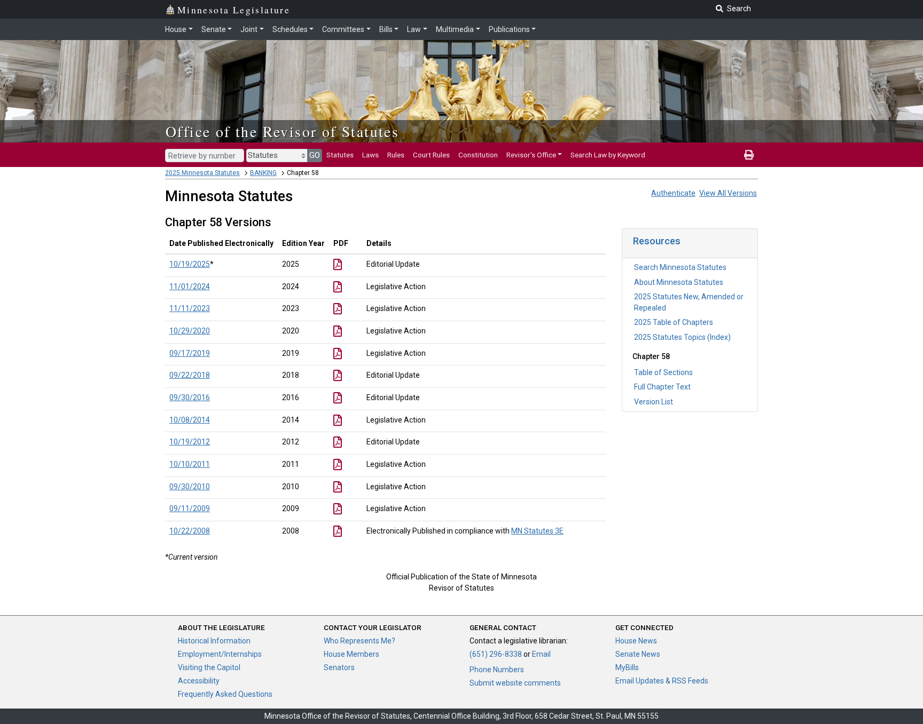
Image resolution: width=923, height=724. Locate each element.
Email (541, 654)
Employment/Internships (220, 654)
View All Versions (728, 193)
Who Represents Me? (359, 641)
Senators (339, 667)
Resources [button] (656, 240)
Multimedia (455, 29)
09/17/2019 (189, 353)
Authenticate (673, 193)
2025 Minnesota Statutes (202, 173)
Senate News (637, 654)
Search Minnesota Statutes (680, 267)
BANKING (263, 173)
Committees (343, 29)
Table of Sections (663, 372)
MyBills (627, 667)
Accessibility (199, 681)
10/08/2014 (189, 420)
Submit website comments (515, 683)
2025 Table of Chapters (673, 322)
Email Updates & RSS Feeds (661, 681)
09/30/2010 (189, 486)
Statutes (340, 154)
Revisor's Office (531, 154)
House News (636, 641)
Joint (248, 29)
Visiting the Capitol (209, 667)
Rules (395, 154)
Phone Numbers (497, 669)
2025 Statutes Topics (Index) (682, 337)
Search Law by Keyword (607, 154)
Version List (653, 401)
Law (414, 29)
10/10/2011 (189, 464)
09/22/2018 (189, 375)
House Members (351, 654)
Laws (370, 154)
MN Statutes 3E (537, 531)
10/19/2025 (189, 264)
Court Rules (431, 154)
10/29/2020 (189, 331)
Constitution (478, 154)
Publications (509, 29)
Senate (213, 29)
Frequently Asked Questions (225, 694)
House (175, 29)
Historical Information (214, 641)
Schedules (290, 29)
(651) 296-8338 (496, 654)
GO (314, 155)
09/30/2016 (189, 397)
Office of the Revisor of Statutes (282, 131)
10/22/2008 (189, 531)
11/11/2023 (189, 308)
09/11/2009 (189, 508)
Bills (386, 29)
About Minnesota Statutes (678, 282)
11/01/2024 (189, 286)
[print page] (749, 155)
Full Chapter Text (662, 387)
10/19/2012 (189, 441)
